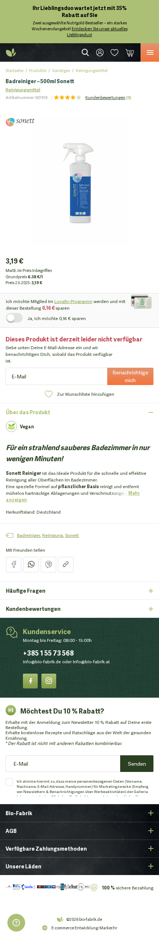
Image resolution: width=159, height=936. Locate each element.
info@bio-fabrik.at (91, 661)
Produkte (37, 70)
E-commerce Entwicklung (74, 927)
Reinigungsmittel (92, 70)
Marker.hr (108, 927)
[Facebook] (30, 680)
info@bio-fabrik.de (42, 661)
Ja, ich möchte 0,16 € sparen (56, 318)
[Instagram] (48, 680)
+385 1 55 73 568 (48, 652)
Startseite (14, 70)
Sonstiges (61, 70)
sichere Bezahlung (127, 887)
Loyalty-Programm (73, 301)
